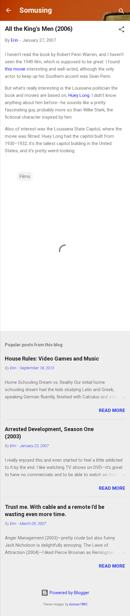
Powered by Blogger (68, 592)
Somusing (35, 10)
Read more (112, 410)
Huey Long (78, 95)
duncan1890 (78, 604)
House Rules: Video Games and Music (52, 358)
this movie (15, 69)
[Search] (121, 12)
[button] (121, 30)
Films (25, 176)
